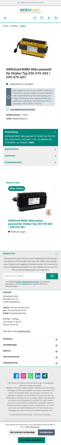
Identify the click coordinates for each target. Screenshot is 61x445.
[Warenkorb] (56, 18)
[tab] (30, 137)
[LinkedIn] (37, 375)
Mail (45, 98)
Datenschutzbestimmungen (27, 282)
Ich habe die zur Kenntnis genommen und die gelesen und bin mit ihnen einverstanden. (27, 284)
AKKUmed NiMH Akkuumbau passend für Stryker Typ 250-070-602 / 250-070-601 (30, 224)
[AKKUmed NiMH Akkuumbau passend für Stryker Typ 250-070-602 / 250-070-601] (30, 202)
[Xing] (44, 375)
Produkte (8, 339)
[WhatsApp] (30, 375)
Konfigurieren (46, 432)
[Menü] (5, 18)
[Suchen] (34, 18)
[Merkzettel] (41, 18)
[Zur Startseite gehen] (30, 10)
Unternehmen (10, 345)
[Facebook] (16, 375)
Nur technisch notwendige (22, 432)
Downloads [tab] (10, 155)
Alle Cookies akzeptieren (31, 440)
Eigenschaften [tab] (12, 149)
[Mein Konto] (48, 18)
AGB (24, 284)
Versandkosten (48, 383)
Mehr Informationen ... (33, 427)
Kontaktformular (23, 331)
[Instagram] (23, 375)
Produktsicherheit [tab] (13, 162)
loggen (20, 90)
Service (7, 351)
